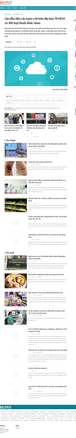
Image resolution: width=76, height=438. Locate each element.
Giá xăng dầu (14, 418)
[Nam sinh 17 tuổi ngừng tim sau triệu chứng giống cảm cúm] (16, 392)
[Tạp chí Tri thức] (29, 239)
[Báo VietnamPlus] (30, 203)
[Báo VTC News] (30, 221)
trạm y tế (8, 100)
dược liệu (29, 100)
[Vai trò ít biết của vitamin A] (16, 374)
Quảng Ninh (50, 418)
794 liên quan (38, 277)
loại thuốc (22, 100)
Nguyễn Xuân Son (5, 418)
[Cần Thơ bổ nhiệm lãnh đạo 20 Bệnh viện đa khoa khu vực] (36, 118)
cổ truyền (47, 100)
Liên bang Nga (17, 416)
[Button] (12, 42)
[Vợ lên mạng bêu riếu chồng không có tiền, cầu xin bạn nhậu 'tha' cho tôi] (16, 223)
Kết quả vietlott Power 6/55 (7, 414)
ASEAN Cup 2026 (5, 420)
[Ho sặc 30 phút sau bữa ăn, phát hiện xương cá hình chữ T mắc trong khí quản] (16, 317)
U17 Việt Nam (19, 411)
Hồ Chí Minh (21, 418)
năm (21, 420)
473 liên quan (39, 148)
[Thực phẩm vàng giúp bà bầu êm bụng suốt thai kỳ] (16, 280)
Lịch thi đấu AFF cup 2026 (22, 414)
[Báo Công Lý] (29, 185)
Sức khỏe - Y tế (18, 14)
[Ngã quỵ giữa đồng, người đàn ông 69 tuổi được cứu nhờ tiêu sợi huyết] (16, 186)
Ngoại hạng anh (68, 420)
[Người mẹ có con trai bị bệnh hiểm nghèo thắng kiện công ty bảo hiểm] (16, 262)
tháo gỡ (56, 418)
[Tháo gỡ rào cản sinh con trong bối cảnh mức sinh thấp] (16, 356)
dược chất (15, 100)
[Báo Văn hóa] (30, 295)
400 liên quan (39, 391)
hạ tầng (11, 416)
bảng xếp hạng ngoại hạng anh (38, 418)
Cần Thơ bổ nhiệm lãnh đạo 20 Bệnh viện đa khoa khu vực (36, 128)
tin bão (27, 418)
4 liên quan (37, 239)
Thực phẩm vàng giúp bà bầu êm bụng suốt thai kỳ (46, 275)
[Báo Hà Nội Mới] (30, 352)
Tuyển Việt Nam (42, 420)
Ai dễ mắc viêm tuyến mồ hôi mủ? (40, 162)
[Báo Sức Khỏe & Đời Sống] (8, 42)
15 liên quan (28, 42)
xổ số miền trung (14, 420)
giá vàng (67, 411)
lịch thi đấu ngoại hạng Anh (58, 416)
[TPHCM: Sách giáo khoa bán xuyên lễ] (58, 118)
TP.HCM (10, 96)
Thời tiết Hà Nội (33, 420)
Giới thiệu (2, 427)
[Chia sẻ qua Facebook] (6, 89)
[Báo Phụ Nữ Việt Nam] (31, 261)
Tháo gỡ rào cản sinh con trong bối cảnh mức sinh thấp (47, 350)
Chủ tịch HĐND (41, 416)
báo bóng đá (62, 414)
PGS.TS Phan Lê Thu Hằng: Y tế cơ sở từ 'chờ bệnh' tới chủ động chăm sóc (14, 128)
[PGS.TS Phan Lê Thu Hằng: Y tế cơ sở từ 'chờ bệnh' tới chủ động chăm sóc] (14, 118)
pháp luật (27, 411)
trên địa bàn (59, 100)
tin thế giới (50, 420)
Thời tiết (69, 414)
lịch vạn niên (70, 416)
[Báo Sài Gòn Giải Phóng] (50, 130)
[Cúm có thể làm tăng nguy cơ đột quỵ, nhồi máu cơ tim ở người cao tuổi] (16, 335)
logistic (57, 420)
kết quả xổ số (32, 414)
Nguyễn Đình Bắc (35, 411)
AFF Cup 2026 (4, 416)
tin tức (61, 418)
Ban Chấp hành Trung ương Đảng (55, 411)
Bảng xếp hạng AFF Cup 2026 (29, 416)
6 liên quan (38, 333)
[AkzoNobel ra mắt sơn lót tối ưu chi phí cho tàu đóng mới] (16, 241)
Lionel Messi (4, 411)
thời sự (48, 416)
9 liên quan (38, 185)
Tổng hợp (17, 427)
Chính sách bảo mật (4, 431)
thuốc (52, 100)
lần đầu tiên (9, 103)
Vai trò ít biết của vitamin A (37, 368)
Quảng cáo (2, 432)
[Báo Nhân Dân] (28, 133)
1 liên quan (38, 164)
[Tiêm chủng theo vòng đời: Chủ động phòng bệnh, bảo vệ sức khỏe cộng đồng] (16, 150)
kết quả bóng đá (53, 414)
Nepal (61, 420)
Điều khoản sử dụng (4, 429)
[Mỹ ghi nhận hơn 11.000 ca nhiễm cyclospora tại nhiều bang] (16, 204)
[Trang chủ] (6, 3)
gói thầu (35, 100)
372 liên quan (39, 352)
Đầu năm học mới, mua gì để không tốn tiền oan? (45, 293)
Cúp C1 (70, 418)
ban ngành (45, 414)
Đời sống (7, 14)
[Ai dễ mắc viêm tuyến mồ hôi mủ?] (16, 168)
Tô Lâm (39, 414)
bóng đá (26, 420)
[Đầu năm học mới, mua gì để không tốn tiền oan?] (16, 299)
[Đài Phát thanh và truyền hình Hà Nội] (30, 391)
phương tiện (43, 411)
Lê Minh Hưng (11, 411)
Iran (66, 418)
